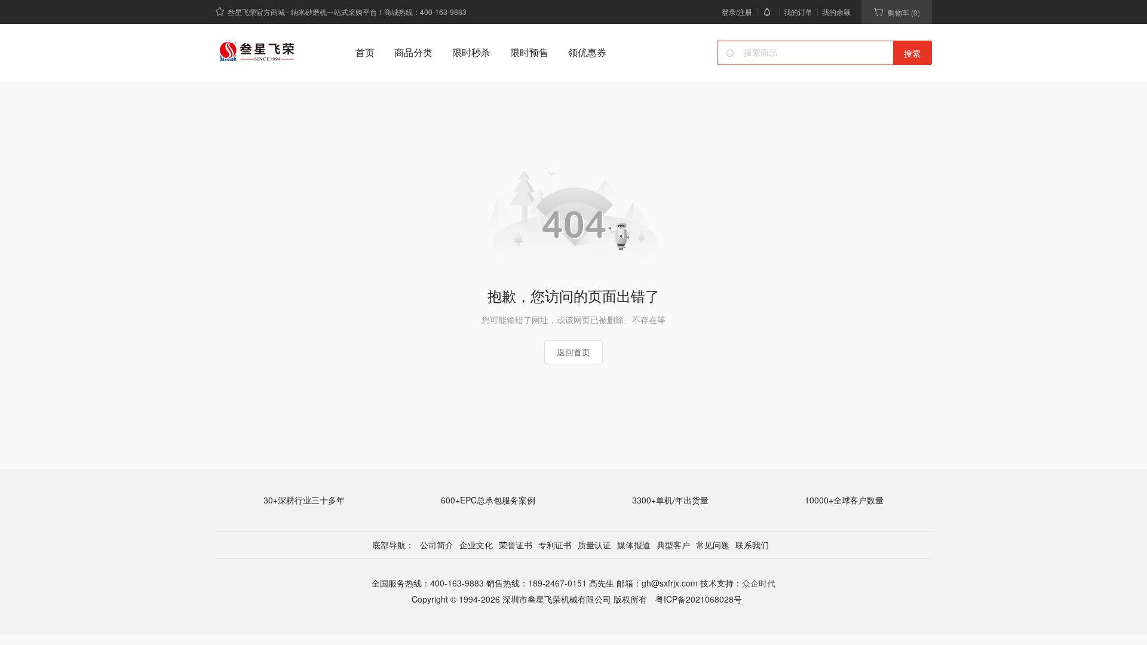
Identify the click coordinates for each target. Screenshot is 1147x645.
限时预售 (529, 52)
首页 (365, 52)
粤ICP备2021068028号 (697, 599)
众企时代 (758, 583)
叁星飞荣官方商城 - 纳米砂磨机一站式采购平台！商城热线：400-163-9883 (347, 12)
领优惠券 (587, 52)
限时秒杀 (471, 52)
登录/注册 (737, 12)
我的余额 (836, 12)
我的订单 (798, 12)
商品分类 (413, 52)
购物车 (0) (904, 12)
